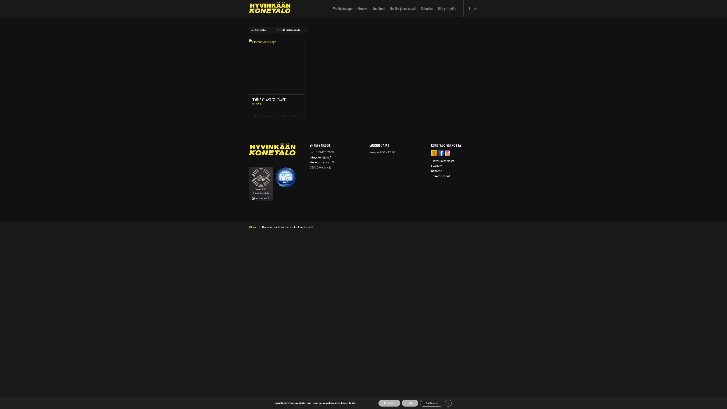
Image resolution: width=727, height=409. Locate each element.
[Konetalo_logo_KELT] (270, 8)
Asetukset (432, 403)
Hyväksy (389, 403)
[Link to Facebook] (469, 8)
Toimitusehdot (440, 176)
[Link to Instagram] (475, 8)
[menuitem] (343, 8)
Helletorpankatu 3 (322, 162)
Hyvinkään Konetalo (272, 227)
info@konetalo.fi (321, 157)
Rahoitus (436, 170)
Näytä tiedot (290, 116)
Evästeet (436, 166)
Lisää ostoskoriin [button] (265, 116)
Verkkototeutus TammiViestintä (297, 227)
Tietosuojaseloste (442, 160)
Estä (410, 403)
